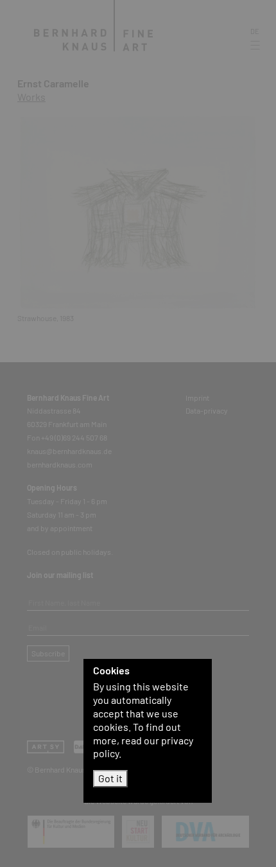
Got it (110, 778)
